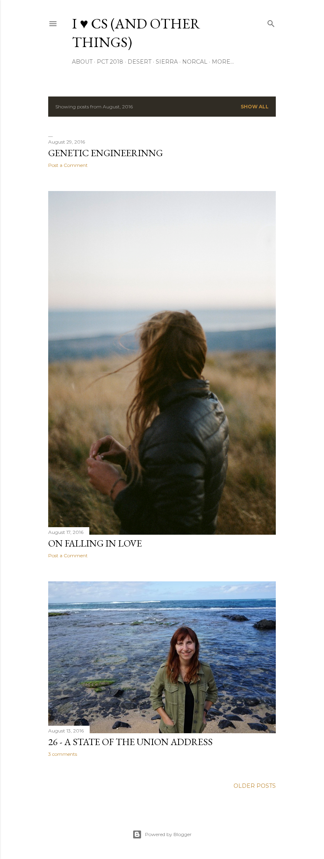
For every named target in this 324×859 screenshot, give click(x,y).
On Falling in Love (95, 543)
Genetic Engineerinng (105, 153)
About (82, 61)
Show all (255, 107)
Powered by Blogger (168, 834)
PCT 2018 (110, 61)
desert (139, 61)
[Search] (271, 22)
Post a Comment (68, 165)
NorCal (194, 61)
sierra (167, 61)
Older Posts (255, 785)
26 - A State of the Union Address (130, 742)
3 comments (62, 754)
